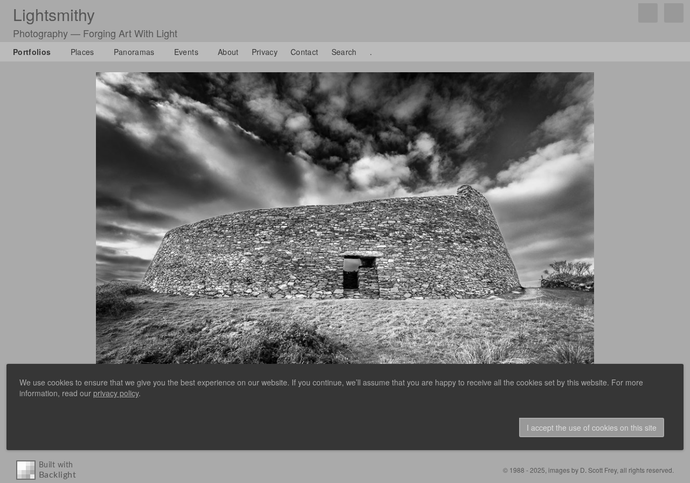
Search (344, 51)
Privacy (265, 51)
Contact (304, 51)
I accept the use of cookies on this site (592, 427)
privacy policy (116, 393)
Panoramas (134, 51)
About (228, 51)
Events (186, 51)
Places (82, 51)
